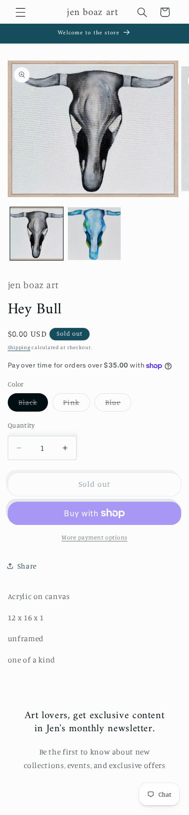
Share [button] (27, 566)
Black (33, 405)
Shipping (19, 347)
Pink (76, 405)
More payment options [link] (94, 537)
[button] (20, 12)
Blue (118, 405)
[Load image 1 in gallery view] (36, 233)
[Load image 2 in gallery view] (94, 233)
